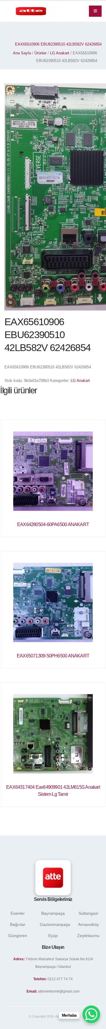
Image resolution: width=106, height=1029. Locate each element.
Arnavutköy (88, 924)
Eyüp (53, 935)
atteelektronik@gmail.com (59, 991)
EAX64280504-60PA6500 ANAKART (53, 524)
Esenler (18, 913)
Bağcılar (17, 924)
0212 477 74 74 (60, 979)
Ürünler (40, 53)
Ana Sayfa (22, 53)
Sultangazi (88, 913)
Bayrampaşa (53, 913)
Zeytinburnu (88, 935)
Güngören (17, 935)
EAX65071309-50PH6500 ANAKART (53, 655)
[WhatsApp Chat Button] (91, 1014)
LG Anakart (59, 53)
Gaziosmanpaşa (55, 924)
